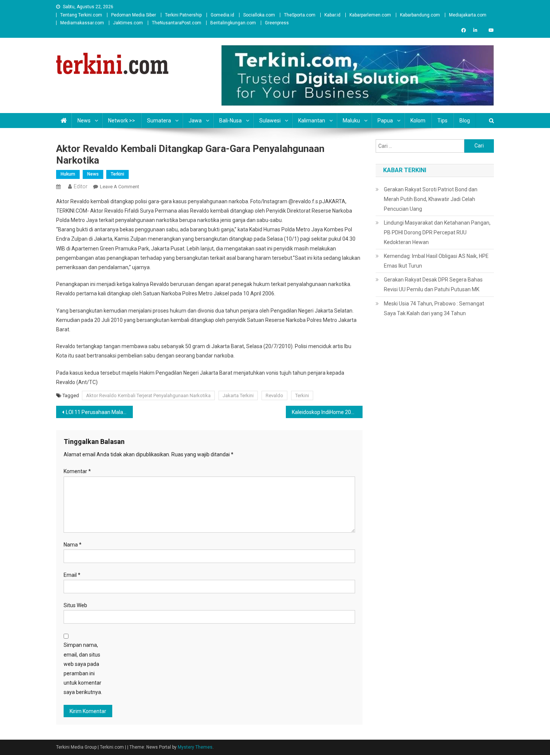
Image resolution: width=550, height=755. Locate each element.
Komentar (77, 471)
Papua (385, 121)
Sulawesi (270, 121)
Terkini (117, 174)
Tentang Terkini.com (81, 15)
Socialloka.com (259, 15)
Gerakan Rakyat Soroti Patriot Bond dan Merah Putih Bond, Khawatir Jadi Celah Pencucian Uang (430, 199)
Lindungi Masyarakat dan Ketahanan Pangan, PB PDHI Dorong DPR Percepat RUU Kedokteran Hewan (437, 232)
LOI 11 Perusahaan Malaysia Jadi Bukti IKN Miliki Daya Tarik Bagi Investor (99, 412)
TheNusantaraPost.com (176, 22)
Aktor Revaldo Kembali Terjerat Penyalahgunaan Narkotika (148, 395)
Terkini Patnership (183, 15)
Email (72, 575)
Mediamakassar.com (82, 22)
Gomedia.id (222, 15)
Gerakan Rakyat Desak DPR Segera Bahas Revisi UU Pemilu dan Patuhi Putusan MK (433, 284)
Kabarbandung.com (420, 15)
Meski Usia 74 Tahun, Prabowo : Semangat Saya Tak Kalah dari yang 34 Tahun (434, 308)
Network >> (121, 121)
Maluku (351, 121)
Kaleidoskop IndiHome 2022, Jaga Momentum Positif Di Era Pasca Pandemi (327, 412)
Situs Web (75, 605)
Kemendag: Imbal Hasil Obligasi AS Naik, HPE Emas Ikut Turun (436, 261)
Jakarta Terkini (238, 395)
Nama (73, 545)
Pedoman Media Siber (133, 15)
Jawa (195, 121)
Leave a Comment (119, 186)
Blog (464, 121)
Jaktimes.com (128, 22)
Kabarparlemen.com (370, 15)
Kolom (417, 121)
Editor (81, 186)
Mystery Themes (195, 747)
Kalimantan (311, 121)
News (84, 121)
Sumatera (159, 121)
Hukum (68, 174)
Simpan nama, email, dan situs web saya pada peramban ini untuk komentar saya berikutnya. (83, 668)
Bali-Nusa (230, 121)
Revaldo (274, 395)
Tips (442, 121)
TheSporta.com (299, 15)
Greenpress (277, 22)
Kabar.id (332, 15)
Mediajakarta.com (467, 15)
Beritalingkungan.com (233, 22)
